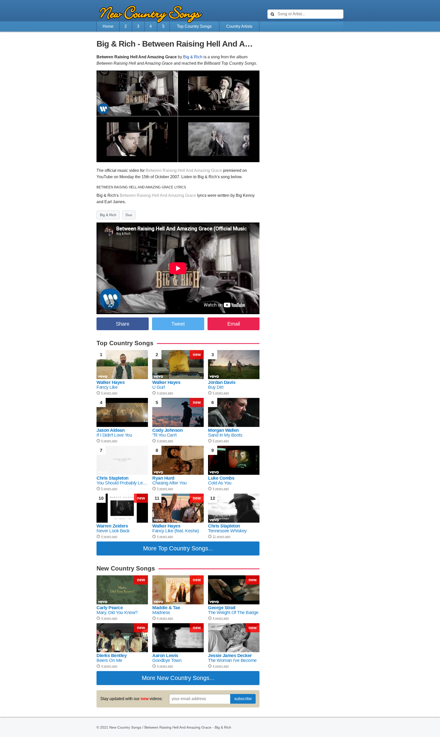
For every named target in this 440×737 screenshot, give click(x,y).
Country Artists (239, 26)
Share (122, 324)
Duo (129, 215)
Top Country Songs (194, 26)
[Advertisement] (68, 147)
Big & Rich (192, 57)
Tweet (178, 324)
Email (233, 324)
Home (108, 26)
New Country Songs (183, 678)
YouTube (105, 177)
